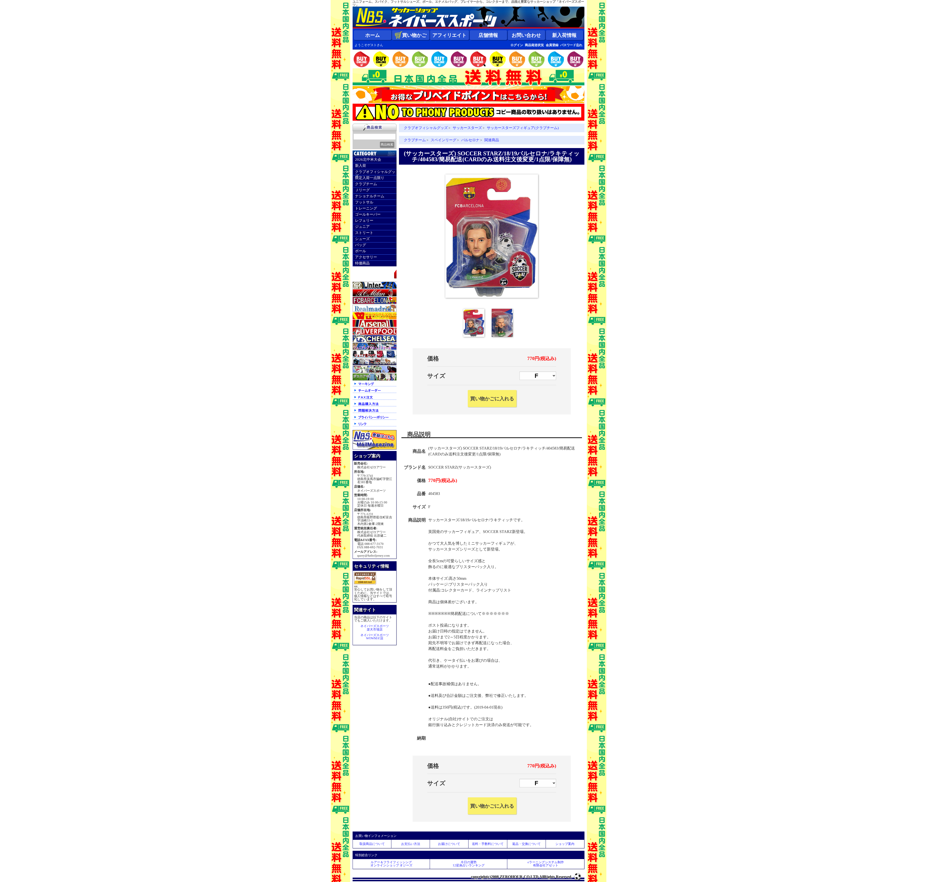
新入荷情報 (564, 35)
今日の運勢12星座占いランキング (469, 863)
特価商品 (362, 263)
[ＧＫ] (375, 371)
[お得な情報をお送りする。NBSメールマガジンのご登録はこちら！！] (375, 448)
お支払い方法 (410, 844)
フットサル (364, 202)
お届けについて (449, 844)
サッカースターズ (467, 128)
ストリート (364, 233)
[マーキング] (375, 386)
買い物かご (414, 35)
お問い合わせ (526, 35)
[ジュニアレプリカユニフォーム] (375, 349)
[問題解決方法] (375, 412)
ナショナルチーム (369, 196)
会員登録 (552, 45)
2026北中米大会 (368, 159)
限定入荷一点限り (369, 178)
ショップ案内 (564, 844)
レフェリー (364, 220)
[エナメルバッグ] (375, 364)
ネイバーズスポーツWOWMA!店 (374, 636)
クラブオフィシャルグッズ (375, 172)
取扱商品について (372, 844)
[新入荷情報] (375, 280)
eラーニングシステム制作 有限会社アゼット (546, 863)
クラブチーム (366, 184)
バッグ (360, 245)
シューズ (362, 239)
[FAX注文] (375, 399)
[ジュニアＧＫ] (375, 379)
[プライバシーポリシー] (375, 419)
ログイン (516, 45)
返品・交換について (526, 844)
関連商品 (491, 140)
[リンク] (375, 426)
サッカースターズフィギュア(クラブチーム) (523, 128)
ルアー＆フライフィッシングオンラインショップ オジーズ (391, 863)
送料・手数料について (488, 844)
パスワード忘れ (571, 45)
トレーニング (366, 208)
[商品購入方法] (375, 406)
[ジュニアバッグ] (375, 356)
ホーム (372, 35)
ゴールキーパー (368, 214)
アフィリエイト (449, 35)
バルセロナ (470, 140)
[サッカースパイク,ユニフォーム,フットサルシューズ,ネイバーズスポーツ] (468, 27)
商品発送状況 (534, 45)
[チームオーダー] (375, 392)
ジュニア (362, 227)
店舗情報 (488, 35)
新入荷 (360, 166)
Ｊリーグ (362, 190)
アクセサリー (366, 257)
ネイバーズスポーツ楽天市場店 (374, 627)
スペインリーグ (443, 140)
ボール (360, 251)
